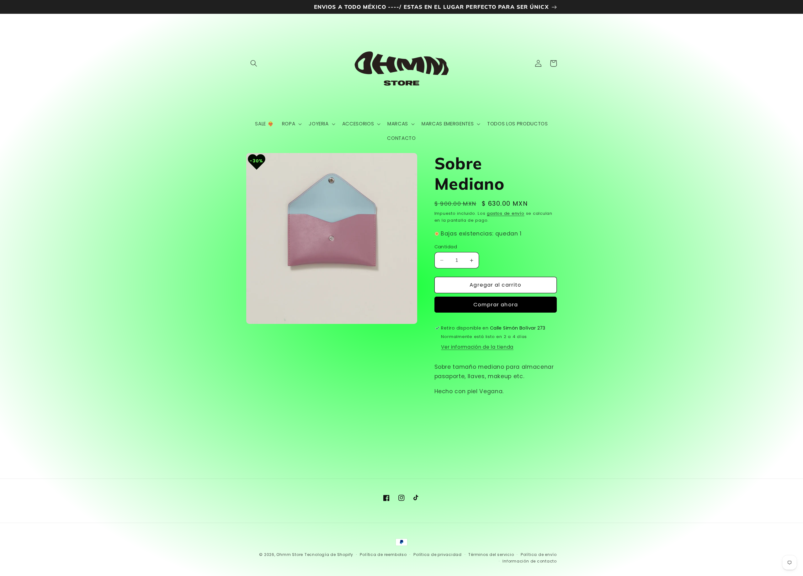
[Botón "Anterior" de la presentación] (249, 433)
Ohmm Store (289, 554)
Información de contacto (530, 561)
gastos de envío (505, 213)
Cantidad (445, 247)
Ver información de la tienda (477, 347)
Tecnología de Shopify (329, 554)
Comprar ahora (495, 304)
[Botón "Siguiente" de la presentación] (554, 433)
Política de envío (539, 554)
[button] (253, 63)
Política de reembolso (383, 554)
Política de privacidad (437, 554)
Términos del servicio (491, 554)
